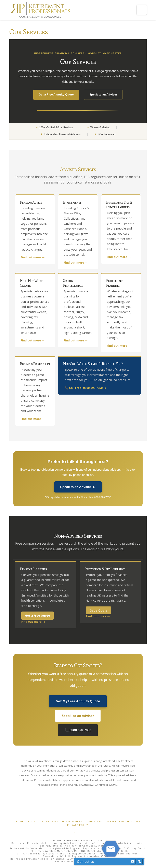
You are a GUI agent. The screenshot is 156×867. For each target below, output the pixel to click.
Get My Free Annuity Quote (78, 701)
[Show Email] (132, 861)
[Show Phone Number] (139, 861)
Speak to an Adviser (103, 94)
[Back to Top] (150, 861)
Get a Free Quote (37, 615)
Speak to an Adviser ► (78, 487)
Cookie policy (129, 821)
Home (20, 821)
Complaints (93, 821)
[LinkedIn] (87, 831)
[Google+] (80, 831)
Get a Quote (98, 610)
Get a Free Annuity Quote (56, 94)
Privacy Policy (78, 825)
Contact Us (34, 821)
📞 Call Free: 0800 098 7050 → (85, 388)
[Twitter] (74, 831)
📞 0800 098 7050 (78, 730)
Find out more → (33, 257)
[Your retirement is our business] (39, 10)
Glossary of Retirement (64, 821)
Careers (111, 821)
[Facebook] (68, 831)
